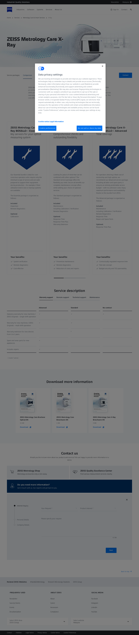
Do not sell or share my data (89, 128)
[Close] (102, 66)
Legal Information (57, 121)
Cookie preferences (47, 128)
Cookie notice (44, 121)
